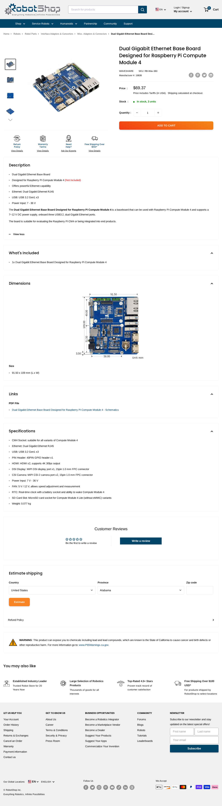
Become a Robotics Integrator (102, 719)
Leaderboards (145, 740)
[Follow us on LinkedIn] (125, 787)
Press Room (53, 740)
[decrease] (137, 112)
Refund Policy (16, 619)
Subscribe (194, 748)
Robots (17, 34)
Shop (18, 23)
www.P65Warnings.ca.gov (93, 644)
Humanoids (67, 23)
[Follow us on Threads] (132, 787)
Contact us (9, 757)
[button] (10, 119)
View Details (17, 151)
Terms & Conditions (57, 730)
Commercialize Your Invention (102, 746)
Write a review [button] (141, 540)
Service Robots (41, 23)
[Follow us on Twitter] (92, 787)
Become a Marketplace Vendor (102, 724)
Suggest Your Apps (96, 740)
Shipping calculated (178, 93)
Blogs (140, 724)
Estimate (19, 601)
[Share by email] (210, 75)
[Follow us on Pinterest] (105, 787)
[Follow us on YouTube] (112, 787)
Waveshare (126, 71)
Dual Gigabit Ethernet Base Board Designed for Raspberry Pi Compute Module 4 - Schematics (65, 409)
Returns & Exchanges (15, 735)
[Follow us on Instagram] (99, 787)
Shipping (8, 730)
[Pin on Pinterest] (197, 75)
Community (110, 23)
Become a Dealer (95, 730)
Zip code (191, 582)
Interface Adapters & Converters (57, 34)
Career (49, 724)
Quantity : (125, 112)
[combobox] (103, 10)
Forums (141, 719)
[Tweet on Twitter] (204, 75)
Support (128, 23)
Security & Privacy (56, 735)
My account (181, 11)
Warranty (8, 746)
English (46, 781)
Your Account (11, 719)
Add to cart (166, 125)
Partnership (90, 23)
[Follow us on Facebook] (85, 787)
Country (14, 582)
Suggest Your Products (98, 735)
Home (6, 34)
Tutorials (142, 735)
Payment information (15, 751)
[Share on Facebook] (191, 75)
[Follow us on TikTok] (118, 787)
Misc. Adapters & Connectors (92, 34)
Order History (11, 724)
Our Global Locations (14, 781)
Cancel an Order (12, 740)
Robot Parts (31, 34)
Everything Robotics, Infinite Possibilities (24, 794)
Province (103, 582)
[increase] (158, 112)
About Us (51, 719)
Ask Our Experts (68, 151)
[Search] (142, 9)
